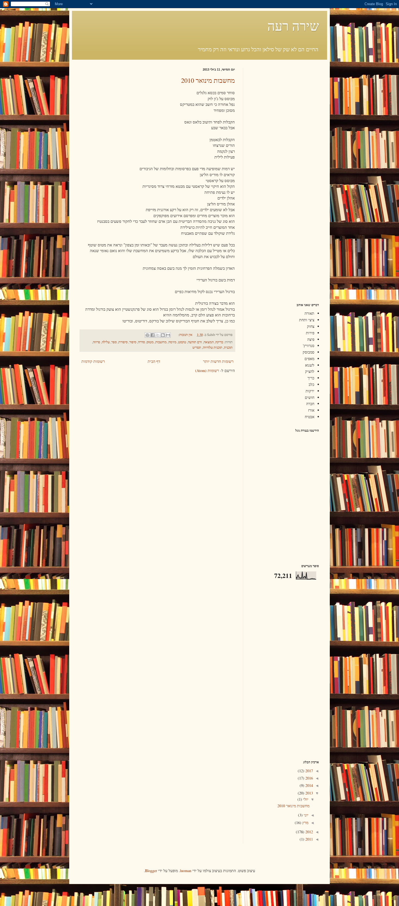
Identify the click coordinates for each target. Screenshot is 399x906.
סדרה (141, 342)
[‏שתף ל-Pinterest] (147, 335)
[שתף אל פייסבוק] (152, 335)
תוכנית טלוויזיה (212, 347)
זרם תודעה (195, 342)
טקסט (182, 342)
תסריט (196, 347)
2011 (308, 839)
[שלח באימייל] (168, 335)
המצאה (209, 342)
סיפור (132, 342)
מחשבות (161, 342)
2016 (308, 778)
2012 (308, 831)
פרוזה (96, 342)
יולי (305, 799)
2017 (308, 770)
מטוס (150, 342)
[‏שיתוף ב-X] (157, 335)
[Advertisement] (285, 149)
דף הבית (154, 361)
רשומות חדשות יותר (218, 361)
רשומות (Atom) (207, 370)
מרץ (304, 822)
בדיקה (219, 342)
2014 (308, 785)
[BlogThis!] (163, 335)
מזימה (172, 342)
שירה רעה (293, 25)
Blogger (151, 870)
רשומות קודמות (93, 361)
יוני (305, 815)
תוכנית (228, 347)
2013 (308, 793)
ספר (114, 342)
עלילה (106, 342)
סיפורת (123, 342)
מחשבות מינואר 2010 (208, 80)
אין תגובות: (184, 334)
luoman (185, 870)
